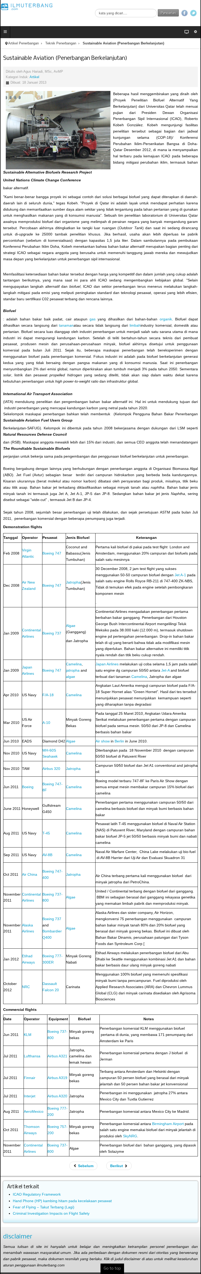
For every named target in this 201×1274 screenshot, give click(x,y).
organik (166, 319)
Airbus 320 (51, 768)
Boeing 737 (51, 633)
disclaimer (17, 1236)
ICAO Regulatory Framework (37, 1194)
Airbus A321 (57, 1056)
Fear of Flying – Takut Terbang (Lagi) (43, 1207)
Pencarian (168, 12)
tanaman (66, 325)
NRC (26, 987)
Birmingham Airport (168, 1124)
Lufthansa (32, 1056)
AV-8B (47, 855)
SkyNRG (130, 1136)
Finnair (29, 1078)
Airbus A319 (57, 1078)
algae (70, 677)
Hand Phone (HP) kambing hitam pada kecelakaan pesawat (62, 1201)
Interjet (29, 1096)
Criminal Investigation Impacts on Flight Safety (51, 1213)
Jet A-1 (180, 575)
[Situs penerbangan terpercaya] (27, 6)
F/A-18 (48, 695)
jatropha (73, 670)
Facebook (184, 13)
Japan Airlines (107, 664)
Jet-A (165, 670)
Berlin (119, 741)
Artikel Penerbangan (23, 43)
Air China (29, 874)
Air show (103, 741)
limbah (135, 325)
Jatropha (73, 582)
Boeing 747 (51, 553)
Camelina (74, 664)
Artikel (34, 77)
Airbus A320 (57, 1096)
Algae (70, 626)
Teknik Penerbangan (60, 43)
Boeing (28, 787)
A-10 (46, 722)
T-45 (46, 833)
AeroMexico (33, 1111)
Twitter (193, 13)
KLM (27, 1035)
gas (93, 319)
